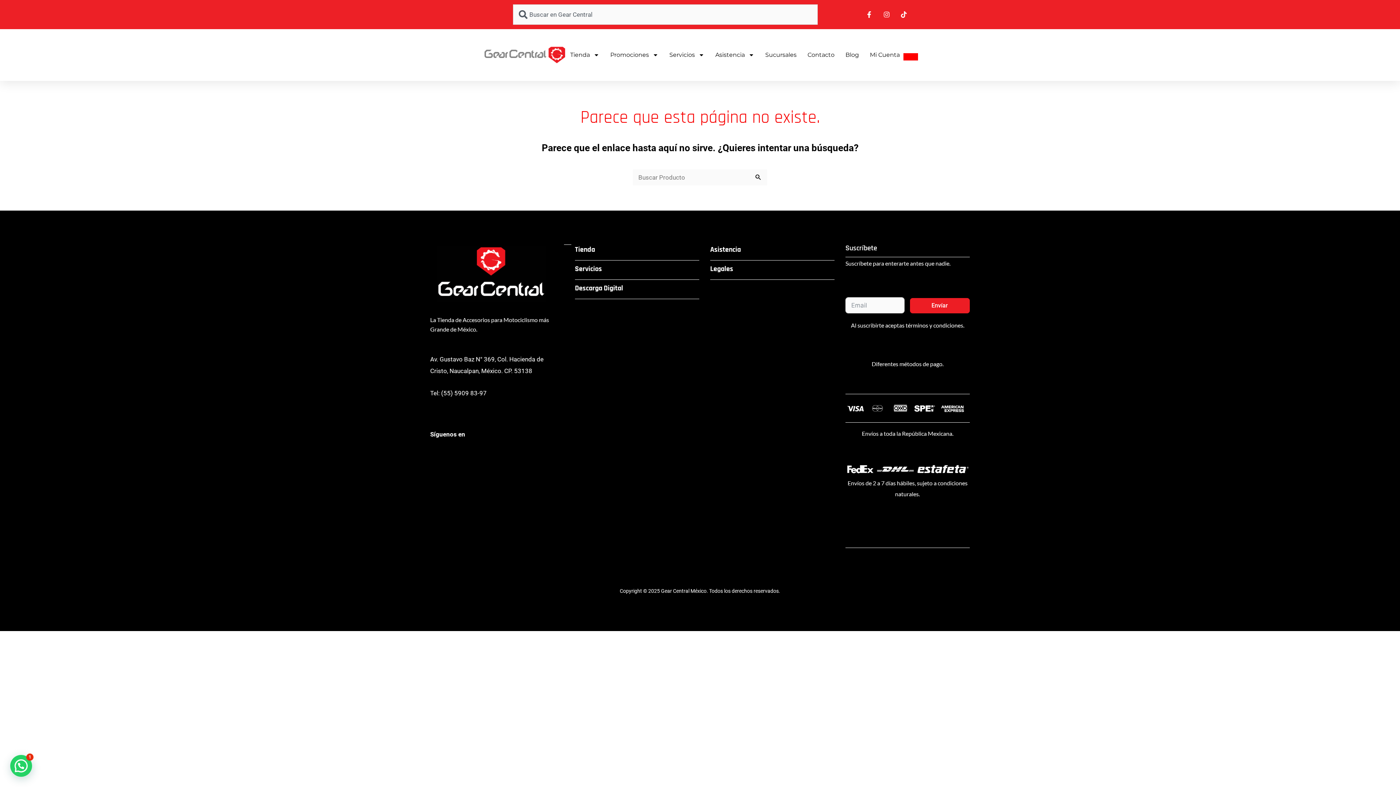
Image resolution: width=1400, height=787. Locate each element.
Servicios (682, 54)
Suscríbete (861, 248)
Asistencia (730, 54)
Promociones (629, 54)
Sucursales (781, 54)
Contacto (821, 54)
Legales (721, 269)
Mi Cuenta (885, 54)
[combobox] (665, 14)
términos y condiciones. (935, 325)
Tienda (580, 54)
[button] (21, 766)
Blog (852, 54)
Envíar (940, 305)
